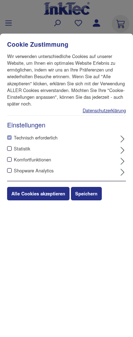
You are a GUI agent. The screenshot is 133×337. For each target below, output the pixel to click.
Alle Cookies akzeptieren (38, 193)
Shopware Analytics (34, 170)
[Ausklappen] (122, 139)
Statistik (22, 148)
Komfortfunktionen (32, 159)
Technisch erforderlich (35, 137)
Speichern (86, 193)
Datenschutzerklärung (104, 110)
